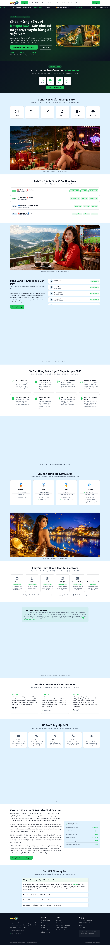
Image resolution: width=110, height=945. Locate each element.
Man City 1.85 (75, 198)
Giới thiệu (58, 920)
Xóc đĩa (76, 3)
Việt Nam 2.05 (75, 191)
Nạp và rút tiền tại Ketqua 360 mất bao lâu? (37, 895)
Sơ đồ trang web (60, 930)
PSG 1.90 (94, 214)
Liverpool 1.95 (77, 214)
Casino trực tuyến (84, 3)
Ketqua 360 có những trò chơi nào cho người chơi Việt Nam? (42, 905)
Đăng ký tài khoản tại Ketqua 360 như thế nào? (38, 880)
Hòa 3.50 (86, 214)
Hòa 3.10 (86, 206)
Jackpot (58, 3)
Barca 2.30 (78, 206)
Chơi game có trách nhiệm (63, 925)
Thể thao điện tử (67, 3)
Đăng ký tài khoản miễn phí (21, 858)
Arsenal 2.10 (93, 198)
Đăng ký (95, 3)
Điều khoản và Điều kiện (85, 920)
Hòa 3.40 (84, 198)
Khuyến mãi (45, 3)
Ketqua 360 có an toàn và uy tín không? (36, 900)
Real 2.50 (94, 206)
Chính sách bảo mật (84, 923)
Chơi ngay (17, 114)
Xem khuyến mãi (54, 87)
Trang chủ (25, 3)
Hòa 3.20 (84, 191)
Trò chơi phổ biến (34, 3)
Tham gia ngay (17, 307)
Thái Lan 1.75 (93, 191)
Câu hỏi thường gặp (61, 927)
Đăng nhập (45, 47)
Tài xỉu (52, 3)
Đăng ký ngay (50, 941)
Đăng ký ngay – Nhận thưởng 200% (24, 47)
